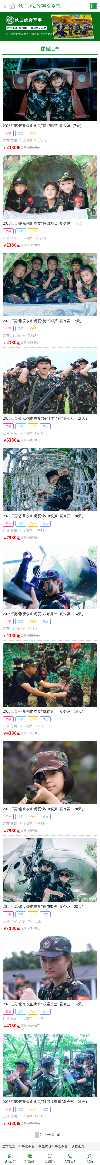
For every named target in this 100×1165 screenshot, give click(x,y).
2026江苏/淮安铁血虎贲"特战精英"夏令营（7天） (43, 321)
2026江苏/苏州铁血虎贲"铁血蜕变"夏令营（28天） (44, 516)
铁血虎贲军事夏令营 (39, 6)
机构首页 (10, 1161)
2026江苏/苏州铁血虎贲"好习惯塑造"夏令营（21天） (46, 1102)
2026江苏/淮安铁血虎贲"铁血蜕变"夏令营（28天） (44, 906)
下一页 (49, 1135)
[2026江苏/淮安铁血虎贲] (50, 254)
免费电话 (70, 1161)
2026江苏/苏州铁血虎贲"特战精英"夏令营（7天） (43, 126)
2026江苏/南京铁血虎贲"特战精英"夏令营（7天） (43, 223)
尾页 (60, 1135)
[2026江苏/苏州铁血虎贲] (50, 59)
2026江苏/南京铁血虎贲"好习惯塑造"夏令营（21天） (46, 418)
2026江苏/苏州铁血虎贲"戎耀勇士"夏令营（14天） (44, 711)
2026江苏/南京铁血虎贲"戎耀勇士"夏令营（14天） (44, 1004)
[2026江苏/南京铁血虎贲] (50, 157)
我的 (90, 1161)
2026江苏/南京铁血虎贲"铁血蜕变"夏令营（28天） (44, 809)
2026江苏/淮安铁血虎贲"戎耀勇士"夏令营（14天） (44, 614)
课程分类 (30, 1161)
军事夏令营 (26, 1146)
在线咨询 (50, 1161)
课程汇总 (77, 1146)
